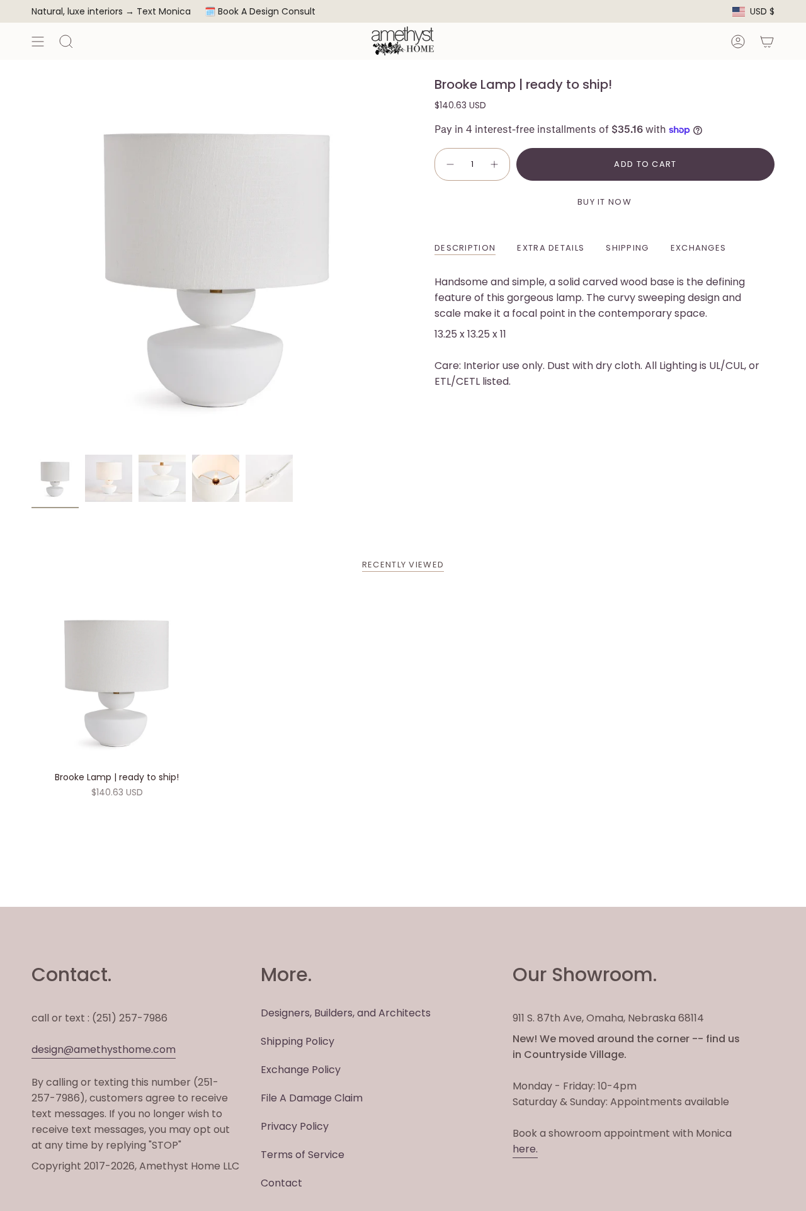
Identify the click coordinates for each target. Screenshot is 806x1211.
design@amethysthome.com (103, 1049)
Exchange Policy (301, 1069)
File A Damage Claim (312, 1098)
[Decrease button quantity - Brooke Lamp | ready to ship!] (449, 164)
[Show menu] (37, 41)
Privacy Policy (295, 1126)
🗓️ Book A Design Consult (260, 11)
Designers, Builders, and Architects (346, 1013)
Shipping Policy (297, 1041)
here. (525, 1149)
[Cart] (766, 41)
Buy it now (604, 202)
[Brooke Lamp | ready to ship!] (116, 679)
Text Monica (164, 11)
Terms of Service (302, 1154)
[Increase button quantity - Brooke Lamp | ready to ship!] (495, 164)
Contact (281, 1183)
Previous (31, 262)
